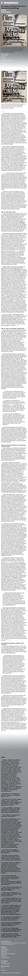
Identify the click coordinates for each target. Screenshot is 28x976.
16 (6, 639)
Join (2, 967)
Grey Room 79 (4, 54)
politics (10, 60)
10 (25, 380)
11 (7, 424)
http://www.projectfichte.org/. (9, 847)
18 (13, 717)
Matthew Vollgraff (5, 957)
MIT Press (3, 56)
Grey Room (11, 3)
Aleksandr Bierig (5, 949)
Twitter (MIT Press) (5, 963)
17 (11, 672)
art (7, 60)
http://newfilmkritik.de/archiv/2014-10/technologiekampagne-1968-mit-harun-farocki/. (11, 883)
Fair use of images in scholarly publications (11, 972)
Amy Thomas (4, 956)
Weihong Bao (4, 948)
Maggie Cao (4, 951)
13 (18, 479)
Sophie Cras (4, 952)
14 (20, 511)
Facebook (3, 962)
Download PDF (4, 55)
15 (15, 604)
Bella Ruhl (3, 955)
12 (14, 459)
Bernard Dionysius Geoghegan (8, 953)
